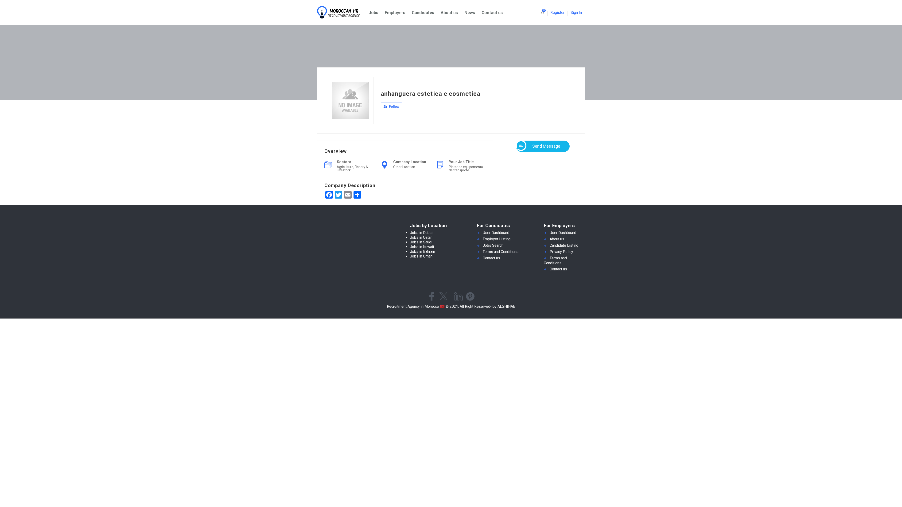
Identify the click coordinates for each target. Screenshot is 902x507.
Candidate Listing (564, 245)
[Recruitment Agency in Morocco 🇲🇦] (341, 12)
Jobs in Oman (421, 256)
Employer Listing (496, 239)
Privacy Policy (561, 252)
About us (449, 12)
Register (557, 12)
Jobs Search (493, 245)
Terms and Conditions (500, 252)
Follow (393, 106)
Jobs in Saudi (421, 242)
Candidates (423, 12)
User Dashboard (496, 232)
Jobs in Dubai (421, 232)
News (469, 12)
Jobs (373, 12)
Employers (395, 12)
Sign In (576, 12)
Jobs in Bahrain (422, 251)
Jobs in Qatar (421, 237)
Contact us (492, 12)
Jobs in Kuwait (422, 247)
